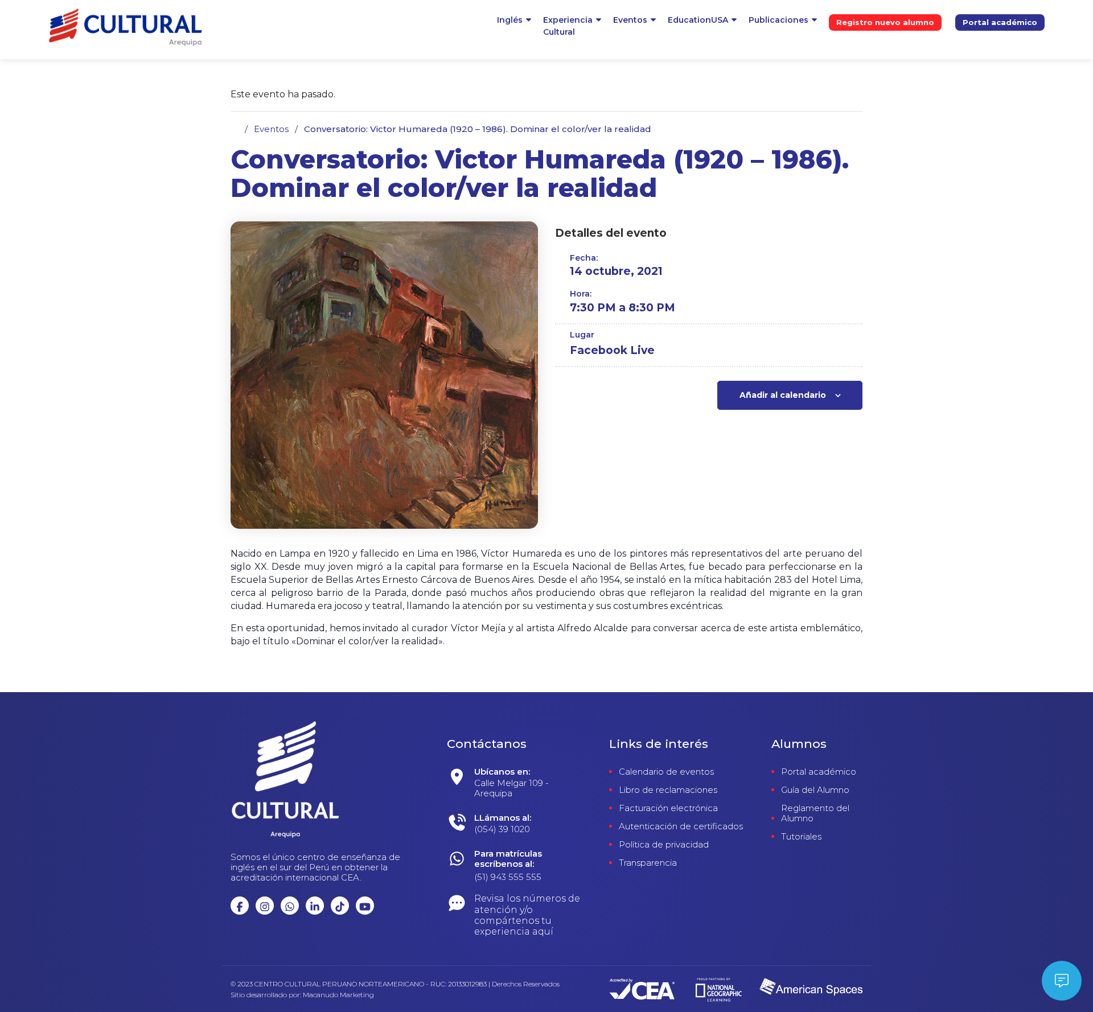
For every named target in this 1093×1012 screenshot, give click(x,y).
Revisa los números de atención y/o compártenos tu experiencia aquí (527, 915)
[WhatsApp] (533, 785)
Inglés (510, 20)
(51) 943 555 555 (507, 876)
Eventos (630, 20)
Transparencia (648, 863)
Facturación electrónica (668, 808)
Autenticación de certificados (681, 826)
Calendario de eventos (666, 772)
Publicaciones (778, 20)
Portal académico (1000, 22)
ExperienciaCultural (568, 26)
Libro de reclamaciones (668, 790)
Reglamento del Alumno (815, 813)
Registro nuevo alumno (885, 22)
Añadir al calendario (782, 395)
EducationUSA (698, 20)
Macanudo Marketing (338, 995)
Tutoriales (801, 837)
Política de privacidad (664, 845)
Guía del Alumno (815, 790)
